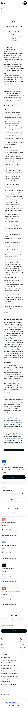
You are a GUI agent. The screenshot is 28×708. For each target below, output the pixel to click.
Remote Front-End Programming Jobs (9, 673)
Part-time (22, 650)
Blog (2, 650)
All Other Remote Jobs (6, 657)
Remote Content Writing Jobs (7, 662)
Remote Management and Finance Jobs (10, 679)
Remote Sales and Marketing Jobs (9, 684)
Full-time (22, 644)
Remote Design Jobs (6, 668)
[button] (25, 3)
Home (2, 642)
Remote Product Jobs (6, 681)
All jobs (14, 512)
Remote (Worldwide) (5, 694)
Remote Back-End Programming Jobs (9, 660)
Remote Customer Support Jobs (8, 665)
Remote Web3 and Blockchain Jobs (9, 687)
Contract (22, 642)
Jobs (2, 644)
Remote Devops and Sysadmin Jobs (9, 671)
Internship (22, 647)
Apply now (14, 450)
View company (14, 499)
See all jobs (4, 8)
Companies (3, 647)
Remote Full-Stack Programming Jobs (9, 676)
